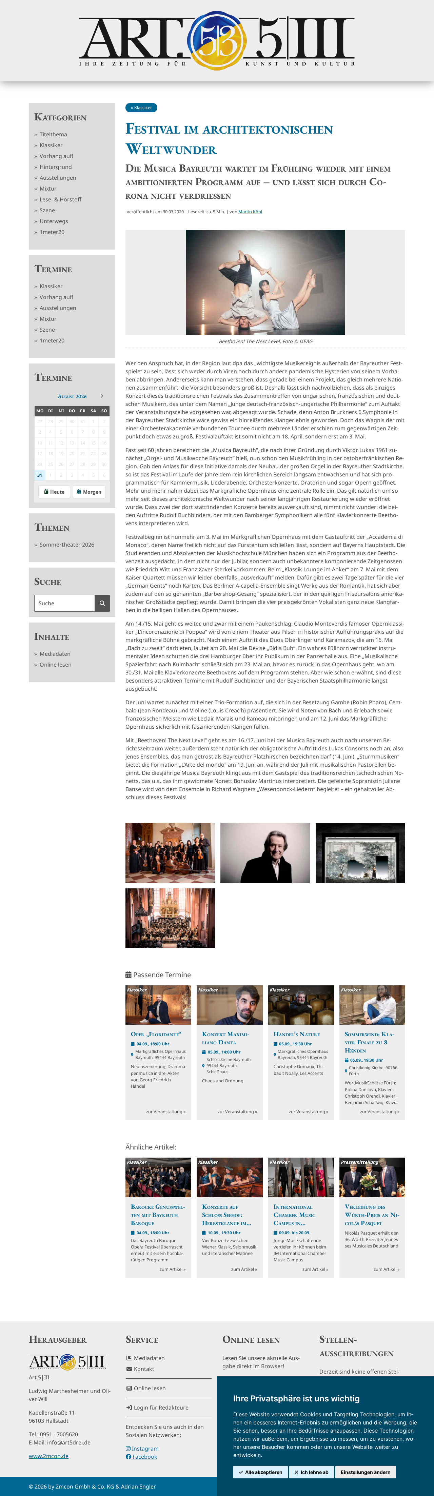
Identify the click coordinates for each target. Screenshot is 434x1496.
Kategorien (60, 117)
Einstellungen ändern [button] (366, 1472)
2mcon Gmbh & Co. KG (85, 1486)
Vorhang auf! (55, 156)
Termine (53, 268)
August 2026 (72, 396)
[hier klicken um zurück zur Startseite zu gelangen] (217, 41)
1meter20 (51, 232)
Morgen (92, 492)
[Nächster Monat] (101, 396)
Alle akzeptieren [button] (263, 1472)
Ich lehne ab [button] (315, 1472)
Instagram (145, 1448)
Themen (52, 527)
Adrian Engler (138, 1486)
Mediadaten (54, 653)
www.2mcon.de (48, 1456)
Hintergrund (55, 167)
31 (39, 475)
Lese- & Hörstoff (59, 199)
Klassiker (50, 145)
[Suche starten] (102, 603)
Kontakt (143, 1369)
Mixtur (47, 188)
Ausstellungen (57, 177)
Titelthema (52, 134)
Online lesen (55, 664)
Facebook (144, 1456)
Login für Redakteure (161, 1407)
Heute (57, 492)
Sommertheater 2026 (66, 544)
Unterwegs (53, 221)
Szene (46, 210)
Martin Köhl (250, 212)
